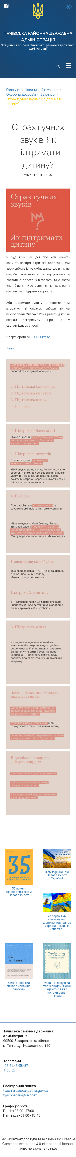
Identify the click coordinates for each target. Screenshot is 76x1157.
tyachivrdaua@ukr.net (20, 1095)
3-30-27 (9, 1070)
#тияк (10, 348)
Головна (13, 89)
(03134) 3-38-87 (15, 1065)
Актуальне (49, 89)
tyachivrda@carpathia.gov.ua (25, 1090)
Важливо (48, 94)
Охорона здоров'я (21, 94)
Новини (31, 89)
